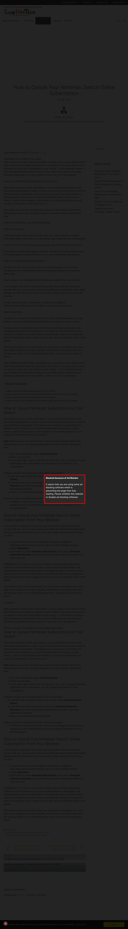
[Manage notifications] (6, 923)
